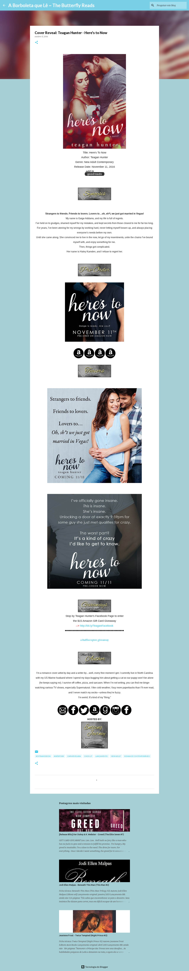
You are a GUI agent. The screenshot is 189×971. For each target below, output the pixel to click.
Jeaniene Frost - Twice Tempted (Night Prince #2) (83, 935)
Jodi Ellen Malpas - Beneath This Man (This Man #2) (84, 885)
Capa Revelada (74, 756)
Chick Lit (88, 756)
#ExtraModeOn (43, 756)
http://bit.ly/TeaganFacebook (96, 625)
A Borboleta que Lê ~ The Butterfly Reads (51, 5)
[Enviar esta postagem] (36, 753)
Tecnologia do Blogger (96, 966)
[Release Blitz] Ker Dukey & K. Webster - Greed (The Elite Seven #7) (91, 834)
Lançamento (102, 756)
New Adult (116, 756)
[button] (36, 43)
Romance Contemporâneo (137, 756)
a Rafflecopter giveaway (94, 639)
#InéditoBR (59, 756)
